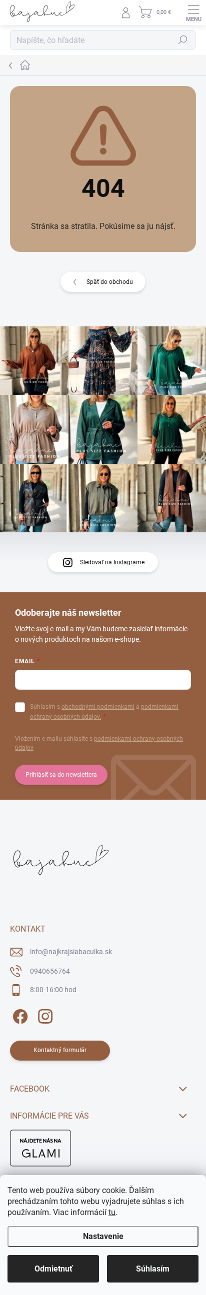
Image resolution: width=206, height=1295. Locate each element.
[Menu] (193, 12)
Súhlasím (153, 1269)
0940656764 (50, 971)
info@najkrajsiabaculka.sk (71, 952)
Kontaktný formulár (60, 1050)
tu (112, 1212)
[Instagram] (43, 1015)
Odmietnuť (53, 1269)
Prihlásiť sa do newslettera (61, 774)
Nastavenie (103, 1236)
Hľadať (183, 39)
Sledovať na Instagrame (112, 562)
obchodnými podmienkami (98, 706)
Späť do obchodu (109, 281)
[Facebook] (19, 1015)
